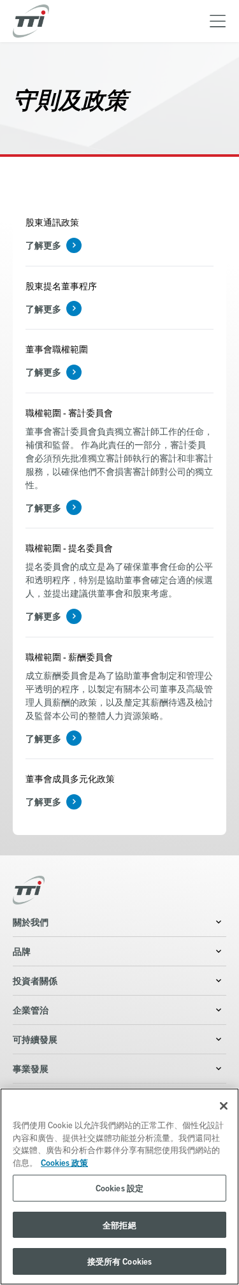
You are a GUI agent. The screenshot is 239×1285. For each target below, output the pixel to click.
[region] (119, 1186)
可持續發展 (35, 1039)
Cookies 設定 (119, 1187)
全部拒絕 (119, 1224)
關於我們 (30, 921)
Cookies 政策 (64, 1162)
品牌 (22, 951)
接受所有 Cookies (119, 1261)
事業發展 (30, 1068)
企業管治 (30, 1009)
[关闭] (224, 1106)
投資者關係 (35, 980)
